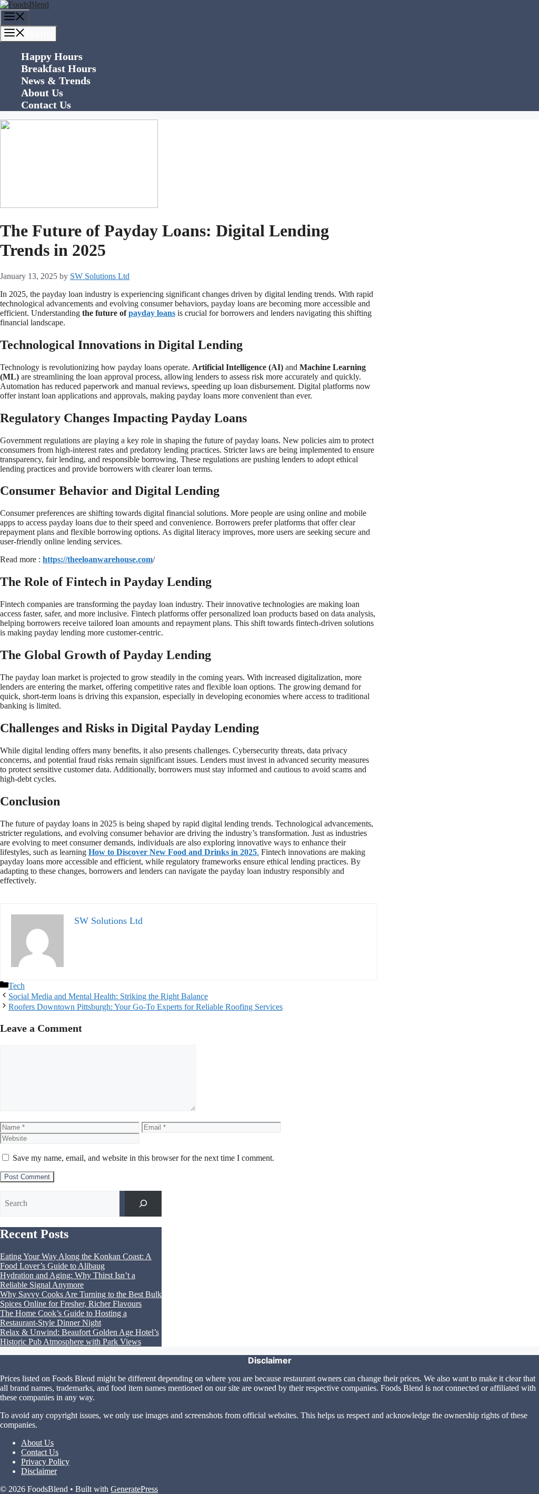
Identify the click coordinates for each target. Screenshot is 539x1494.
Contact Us (46, 105)
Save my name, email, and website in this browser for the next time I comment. (143, 1157)
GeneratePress (134, 1489)
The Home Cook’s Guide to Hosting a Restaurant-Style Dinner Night (63, 1318)
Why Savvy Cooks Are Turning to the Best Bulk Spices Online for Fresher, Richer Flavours (81, 1299)
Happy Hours (52, 56)
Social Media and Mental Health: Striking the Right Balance (108, 996)
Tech (16, 985)
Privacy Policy (45, 1461)
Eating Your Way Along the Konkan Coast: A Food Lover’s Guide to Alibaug (76, 1261)
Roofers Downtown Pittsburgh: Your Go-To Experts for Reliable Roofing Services (145, 1006)
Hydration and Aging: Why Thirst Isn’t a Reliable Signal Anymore (67, 1280)
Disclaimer (39, 1471)
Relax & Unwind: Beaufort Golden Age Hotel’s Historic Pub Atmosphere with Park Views (79, 1337)
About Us (42, 92)
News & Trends (56, 80)
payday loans (151, 312)
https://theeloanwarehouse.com (98, 559)
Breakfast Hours (58, 68)
